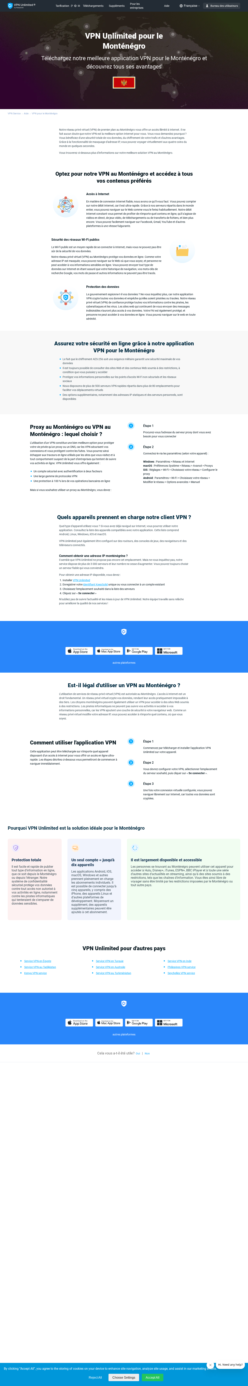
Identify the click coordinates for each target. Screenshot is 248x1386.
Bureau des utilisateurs (224, 5)
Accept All (152, 1377)
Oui (138, 1053)
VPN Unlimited (81, 580)
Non (147, 1053)
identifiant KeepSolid (95, 584)
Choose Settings (123, 1377)
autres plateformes (124, 662)
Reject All (95, 1377)
